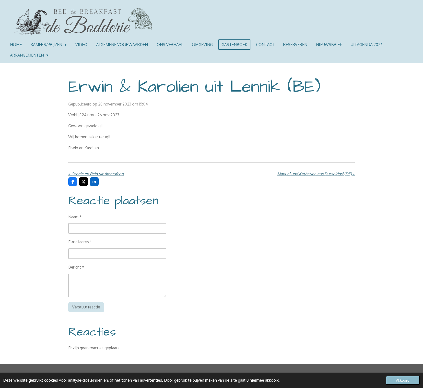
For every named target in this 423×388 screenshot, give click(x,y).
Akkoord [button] (403, 380)
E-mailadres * (80, 241)
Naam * (75, 216)
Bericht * (76, 267)
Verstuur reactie (86, 307)
